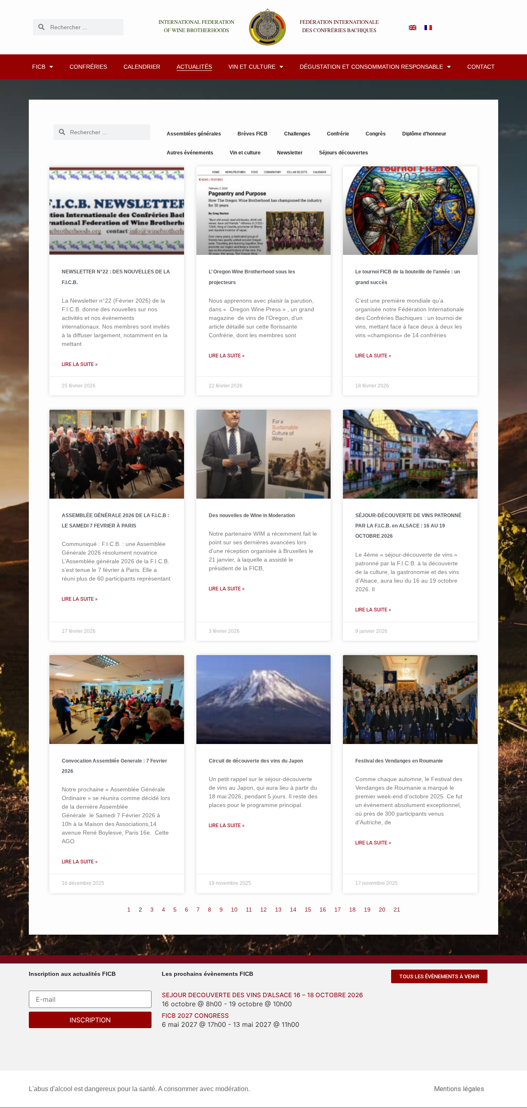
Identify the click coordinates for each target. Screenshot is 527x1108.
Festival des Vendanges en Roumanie (399, 761)
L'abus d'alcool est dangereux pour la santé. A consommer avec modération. (139, 1088)
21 (397, 909)
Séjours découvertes (343, 153)
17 (337, 909)
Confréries (88, 66)
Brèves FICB (253, 134)
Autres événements (190, 153)
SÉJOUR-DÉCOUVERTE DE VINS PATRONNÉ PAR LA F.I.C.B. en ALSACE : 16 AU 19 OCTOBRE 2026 (408, 526)
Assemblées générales (194, 134)
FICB (38, 66)
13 (278, 909)
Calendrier (142, 66)
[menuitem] (412, 27)
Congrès (376, 134)
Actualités (194, 66)
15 (308, 909)
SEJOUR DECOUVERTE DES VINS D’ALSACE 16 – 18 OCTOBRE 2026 (262, 995)
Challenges (297, 134)
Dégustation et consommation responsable (371, 66)
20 (382, 909)
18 (352, 909)
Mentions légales (459, 1089)
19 (367, 909)
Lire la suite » (80, 364)
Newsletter (290, 153)
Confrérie (338, 134)
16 (322, 909)
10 (234, 909)
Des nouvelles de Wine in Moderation (252, 515)
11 (249, 909)
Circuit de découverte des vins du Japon (256, 761)
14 (293, 909)
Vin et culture (252, 66)
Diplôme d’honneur (424, 134)
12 (263, 909)
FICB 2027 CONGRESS (195, 1015)
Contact (481, 66)
